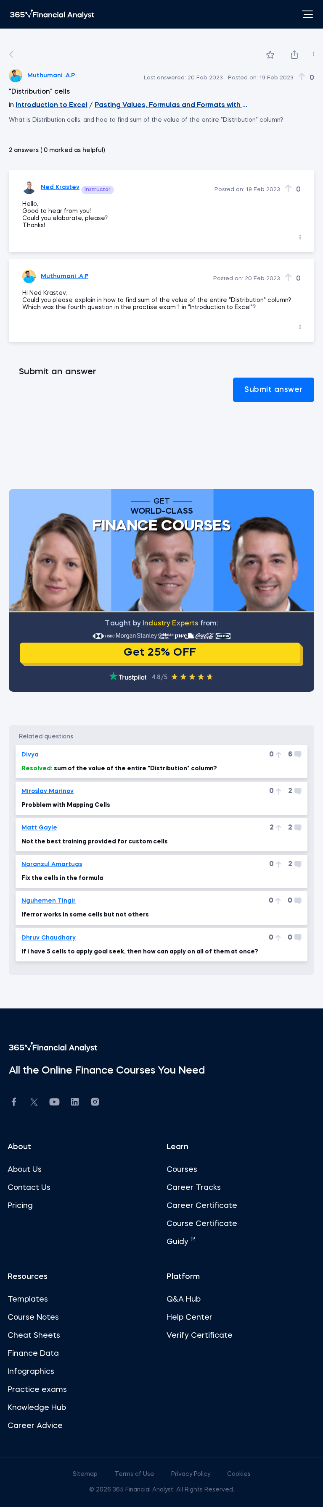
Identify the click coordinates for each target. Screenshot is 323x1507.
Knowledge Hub (37, 1408)
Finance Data (33, 1353)
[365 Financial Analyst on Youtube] (54, 1103)
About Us (25, 1170)
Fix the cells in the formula (62, 878)
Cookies (239, 1474)
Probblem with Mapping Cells (65, 805)
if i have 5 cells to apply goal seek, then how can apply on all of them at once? (139, 952)
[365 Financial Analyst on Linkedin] (75, 1103)
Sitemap (86, 1474)
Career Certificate (202, 1206)
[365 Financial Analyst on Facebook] (14, 1103)
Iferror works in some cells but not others (85, 915)
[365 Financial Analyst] (52, 14)
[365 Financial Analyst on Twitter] (34, 1103)
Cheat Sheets (34, 1335)
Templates (28, 1299)
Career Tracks (194, 1188)
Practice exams (37, 1390)
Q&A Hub (184, 1299)
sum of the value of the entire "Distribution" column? (119, 769)
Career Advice (35, 1426)
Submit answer (273, 390)
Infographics (31, 1372)
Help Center (189, 1317)
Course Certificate (202, 1224)
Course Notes (33, 1317)
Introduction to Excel (51, 105)
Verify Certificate (200, 1335)
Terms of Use (135, 1474)
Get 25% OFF (160, 652)
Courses (182, 1170)
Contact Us (29, 1188)
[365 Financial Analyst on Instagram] (95, 1103)
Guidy (179, 1242)
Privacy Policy (191, 1474)
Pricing (20, 1206)
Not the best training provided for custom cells (94, 842)
